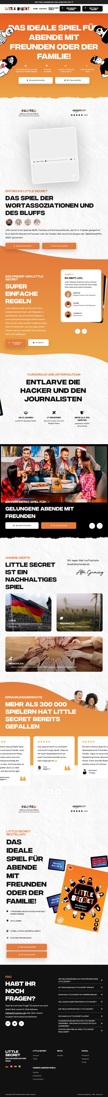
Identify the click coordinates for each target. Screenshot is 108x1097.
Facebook (85, 1055)
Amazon (36, 1055)
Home (35, 8)
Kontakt (43, 8)
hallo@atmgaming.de (15, 1013)
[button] (77, 331)
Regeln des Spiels (54, 8)
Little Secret (12, 1053)
